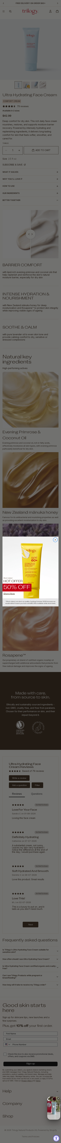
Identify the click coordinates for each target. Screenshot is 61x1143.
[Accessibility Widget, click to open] (56, 1138)
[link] (30, 571)
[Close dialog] (55, 540)
